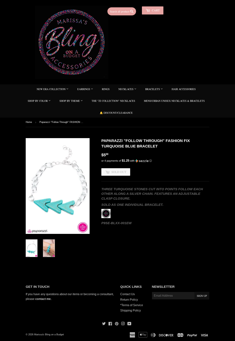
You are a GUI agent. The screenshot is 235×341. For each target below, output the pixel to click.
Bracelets (153, 89)
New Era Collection (51, 89)
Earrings (84, 89)
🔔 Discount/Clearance (116, 112)
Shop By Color (38, 101)
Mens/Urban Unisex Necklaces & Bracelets (174, 101)
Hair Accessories (184, 89)
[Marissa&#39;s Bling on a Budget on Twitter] (104, 324)
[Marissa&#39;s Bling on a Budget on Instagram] (123, 324)
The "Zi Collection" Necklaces (113, 101)
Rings (106, 89)
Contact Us (127, 294)
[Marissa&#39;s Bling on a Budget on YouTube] (129, 324)
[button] (155, 161)
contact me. (43, 298)
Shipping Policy (130, 310)
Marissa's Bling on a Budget (49, 334)
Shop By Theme (70, 101)
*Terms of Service (131, 305)
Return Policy (129, 299)
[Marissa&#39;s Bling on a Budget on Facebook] (110, 324)
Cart (155, 10)
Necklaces (126, 89)
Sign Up (202, 296)
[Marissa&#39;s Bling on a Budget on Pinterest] (117, 324)
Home (29, 122)
